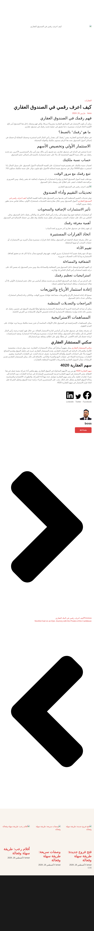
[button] (87, 397)
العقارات (88, 100)
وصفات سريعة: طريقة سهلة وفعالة (50, 856)
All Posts (83, 430)
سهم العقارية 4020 (84, 371)
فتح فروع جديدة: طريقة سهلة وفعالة (80, 856)
